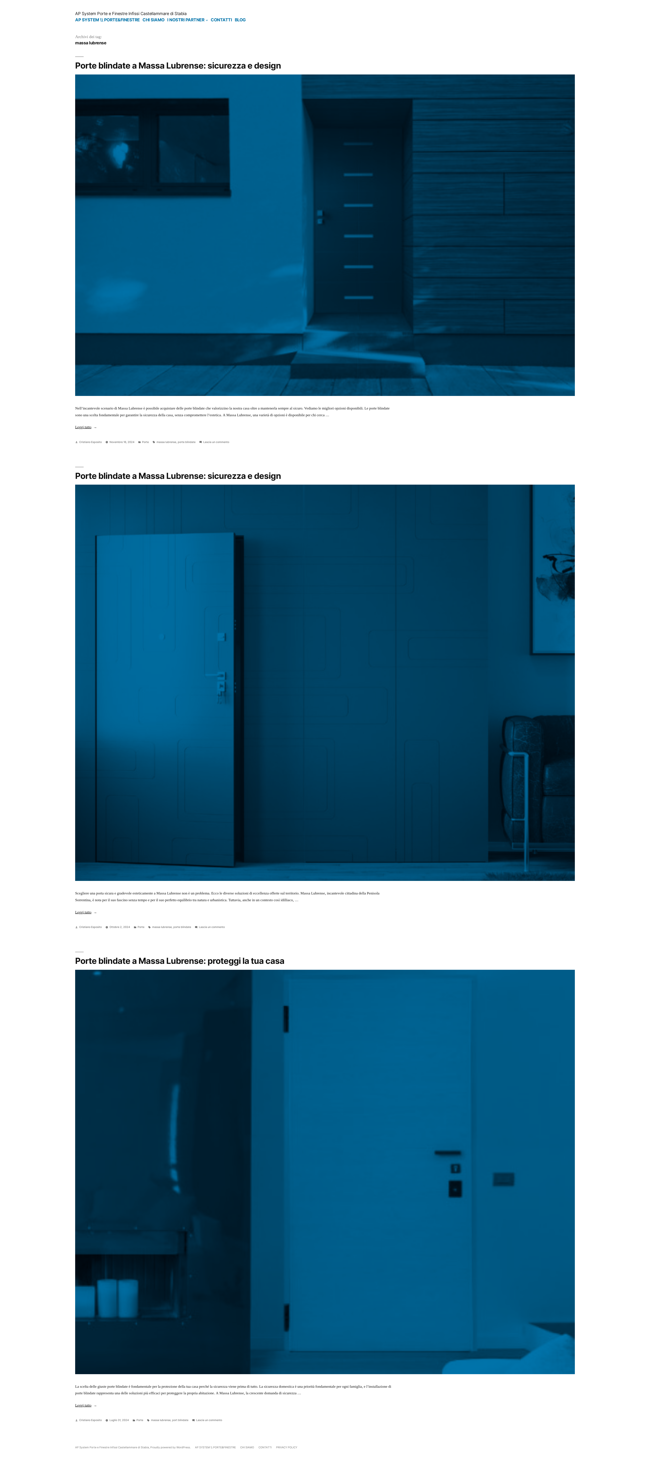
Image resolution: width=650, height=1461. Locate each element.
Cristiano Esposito (90, 442)
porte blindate (187, 442)
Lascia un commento (216, 442)
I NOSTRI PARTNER (185, 19)
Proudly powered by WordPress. (170, 1447)
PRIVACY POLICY (286, 1447)
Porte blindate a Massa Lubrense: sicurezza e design (178, 65)
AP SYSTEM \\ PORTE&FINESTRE (107, 19)
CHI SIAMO (154, 19)
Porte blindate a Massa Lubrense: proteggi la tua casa (179, 961)
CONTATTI (221, 19)
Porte (145, 442)
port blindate (180, 1420)
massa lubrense (166, 442)
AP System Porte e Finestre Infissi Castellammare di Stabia (131, 13)
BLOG (240, 19)
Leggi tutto (86, 427)
